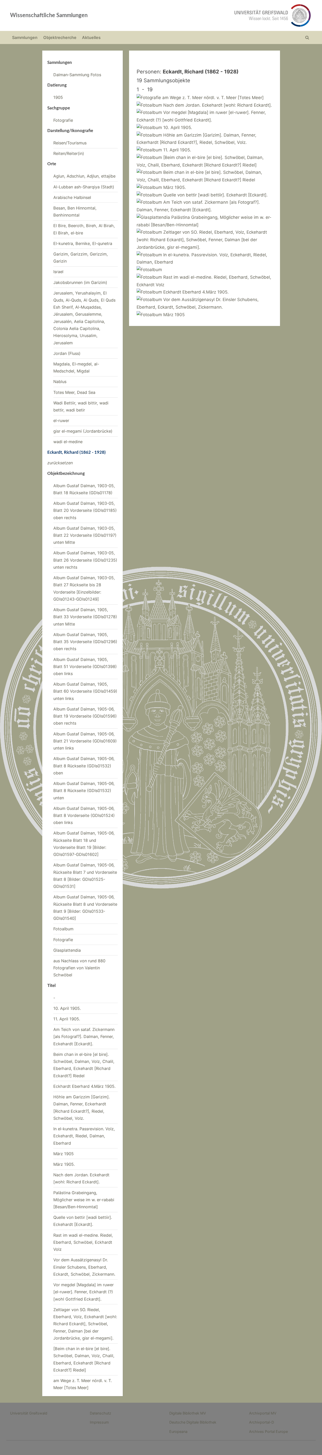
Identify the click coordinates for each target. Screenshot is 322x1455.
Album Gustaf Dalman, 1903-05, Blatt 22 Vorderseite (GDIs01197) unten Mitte (84, 535)
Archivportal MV (262, 1413)
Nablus (59, 381)
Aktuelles (91, 37)
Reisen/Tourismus (70, 142)
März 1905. (64, 1164)
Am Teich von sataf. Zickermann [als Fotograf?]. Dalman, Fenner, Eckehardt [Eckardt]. (83, 1036)
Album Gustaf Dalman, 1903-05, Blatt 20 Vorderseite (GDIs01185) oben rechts (85, 510)
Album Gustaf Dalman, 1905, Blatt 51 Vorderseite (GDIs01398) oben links (85, 666)
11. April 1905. (66, 1018)
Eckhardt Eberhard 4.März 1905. (84, 1086)
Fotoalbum (63, 928)
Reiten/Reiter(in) (68, 153)
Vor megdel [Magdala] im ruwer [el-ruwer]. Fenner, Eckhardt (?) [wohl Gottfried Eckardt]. (83, 1292)
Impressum (99, 1422)
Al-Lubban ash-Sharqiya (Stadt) (83, 186)
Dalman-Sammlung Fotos (77, 74)
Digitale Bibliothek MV (187, 1413)
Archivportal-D (261, 1422)
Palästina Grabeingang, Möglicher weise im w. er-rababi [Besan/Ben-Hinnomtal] (83, 1200)
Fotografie (63, 120)
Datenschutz (100, 1413)
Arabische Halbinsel (72, 197)
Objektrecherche (59, 37)
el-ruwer (61, 420)
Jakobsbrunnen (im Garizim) (80, 282)
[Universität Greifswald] (221, 15)
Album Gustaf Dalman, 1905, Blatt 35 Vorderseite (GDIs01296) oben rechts (85, 641)
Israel (58, 271)
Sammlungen (24, 37)
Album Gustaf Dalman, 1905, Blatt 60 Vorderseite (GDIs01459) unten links (85, 691)
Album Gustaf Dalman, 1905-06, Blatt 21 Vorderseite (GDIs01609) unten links (85, 741)
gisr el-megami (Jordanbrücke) (82, 431)
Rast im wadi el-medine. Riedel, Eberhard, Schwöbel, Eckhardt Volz (83, 1242)
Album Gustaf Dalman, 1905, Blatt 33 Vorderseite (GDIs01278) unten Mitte (85, 617)
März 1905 (63, 1153)
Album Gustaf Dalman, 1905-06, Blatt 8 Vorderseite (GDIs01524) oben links (84, 815)
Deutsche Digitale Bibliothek (192, 1422)
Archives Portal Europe (268, 1431)
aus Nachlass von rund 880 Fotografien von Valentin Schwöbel (79, 968)
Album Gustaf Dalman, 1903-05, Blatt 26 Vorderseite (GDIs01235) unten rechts (85, 560)
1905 (58, 97)
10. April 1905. (67, 1008)
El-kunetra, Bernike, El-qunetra (82, 243)
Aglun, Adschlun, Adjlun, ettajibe (84, 176)
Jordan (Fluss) (66, 353)
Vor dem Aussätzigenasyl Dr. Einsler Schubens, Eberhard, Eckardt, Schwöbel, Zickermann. (84, 1267)
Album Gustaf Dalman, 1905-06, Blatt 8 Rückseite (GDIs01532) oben (84, 765)
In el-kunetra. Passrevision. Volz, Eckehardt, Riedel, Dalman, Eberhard (84, 1136)
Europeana (178, 1431)
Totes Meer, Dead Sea (74, 392)
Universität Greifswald (28, 1413)
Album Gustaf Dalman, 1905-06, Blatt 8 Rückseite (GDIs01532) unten (84, 790)
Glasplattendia (67, 950)
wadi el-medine (68, 441)
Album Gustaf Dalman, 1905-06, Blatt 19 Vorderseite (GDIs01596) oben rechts (85, 716)
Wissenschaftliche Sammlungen (49, 15)
